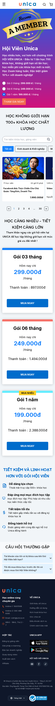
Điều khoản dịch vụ (38, 621)
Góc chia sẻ (35, 617)
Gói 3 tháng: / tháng (24, 83)
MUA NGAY (27, 303)
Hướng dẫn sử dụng (38, 608)
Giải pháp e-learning (11, 646)
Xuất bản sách (8, 659)
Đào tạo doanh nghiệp (12, 650)
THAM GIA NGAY (14, 101)
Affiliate (5, 663)
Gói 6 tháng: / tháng (24, 88)
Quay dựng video (9, 654)
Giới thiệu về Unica (38, 603)
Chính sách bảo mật (39, 625)
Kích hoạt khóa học (38, 612)
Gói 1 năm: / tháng (22, 94)
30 (40, 208)
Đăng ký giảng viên (10, 641)
